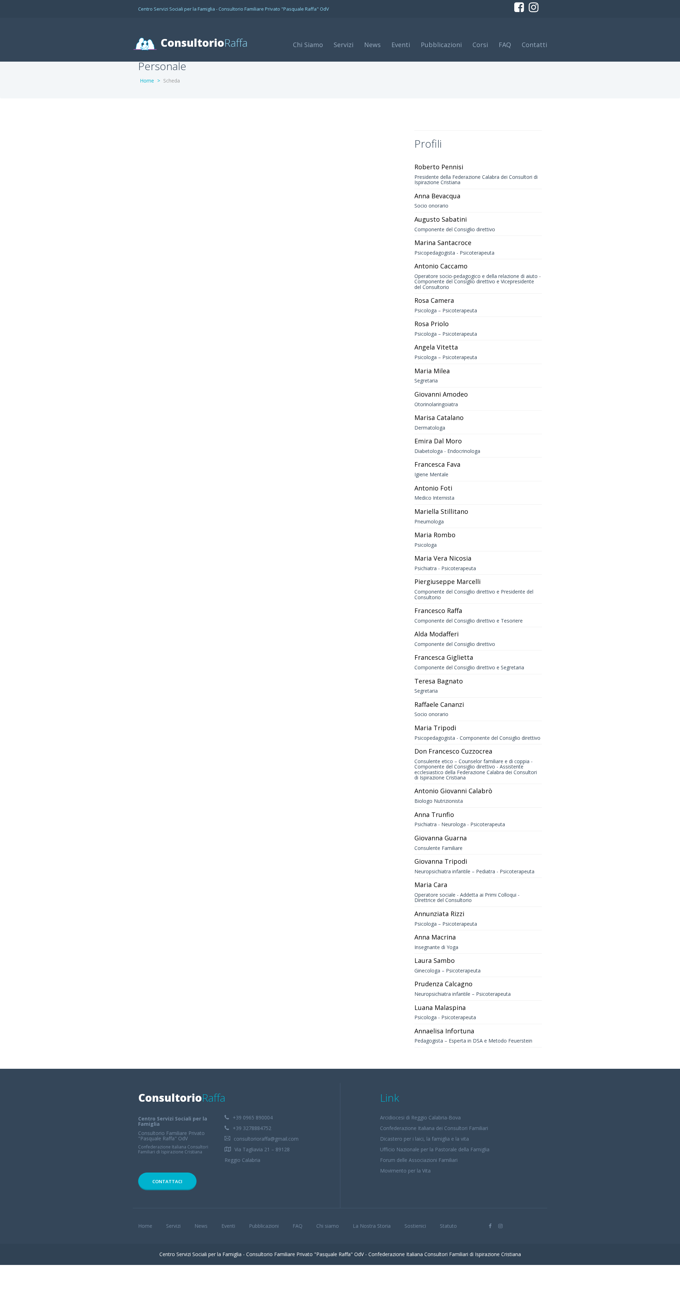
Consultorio (203, 42)
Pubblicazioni (441, 44)
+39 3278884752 (252, 1128)
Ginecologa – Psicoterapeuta (447, 970)
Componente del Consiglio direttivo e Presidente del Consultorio (473, 594)
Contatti (534, 44)
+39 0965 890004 (253, 1117)
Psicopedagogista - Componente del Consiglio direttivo (477, 737)
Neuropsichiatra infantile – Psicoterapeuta (462, 994)
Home (147, 80)
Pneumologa (429, 521)
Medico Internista (434, 497)
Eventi (400, 44)
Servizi (343, 44)
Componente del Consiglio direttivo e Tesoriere (468, 620)
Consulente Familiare (438, 848)
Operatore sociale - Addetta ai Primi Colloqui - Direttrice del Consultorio (467, 897)
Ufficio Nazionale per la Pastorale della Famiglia (434, 1149)
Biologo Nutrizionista (438, 801)
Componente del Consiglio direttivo (454, 229)
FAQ (505, 44)
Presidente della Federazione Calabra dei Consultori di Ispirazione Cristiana (476, 180)
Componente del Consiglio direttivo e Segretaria (469, 667)
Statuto (448, 1225)
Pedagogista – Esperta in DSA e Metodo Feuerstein (473, 1040)
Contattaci (167, 1181)
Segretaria (426, 380)
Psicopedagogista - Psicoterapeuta (454, 252)
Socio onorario (431, 205)
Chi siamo (327, 1225)
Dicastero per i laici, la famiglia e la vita (424, 1138)
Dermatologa (429, 427)
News (372, 44)
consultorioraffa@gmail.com (266, 1138)
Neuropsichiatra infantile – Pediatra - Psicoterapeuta (474, 871)
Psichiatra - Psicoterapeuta (445, 568)
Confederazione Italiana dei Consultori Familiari (434, 1128)
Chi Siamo (308, 44)
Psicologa (425, 544)
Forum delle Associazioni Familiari (419, 1160)
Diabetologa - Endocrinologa (447, 451)
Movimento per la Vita (405, 1170)
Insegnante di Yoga (436, 947)
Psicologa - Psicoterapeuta (445, 1017)
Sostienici (415, 1225)
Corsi (480, 44)
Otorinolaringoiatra (436, 404)
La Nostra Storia (372, 1225)
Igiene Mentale (431, 474)
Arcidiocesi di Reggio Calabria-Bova (420, 1117)
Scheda (171, 80)
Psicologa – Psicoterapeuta (445, 310)
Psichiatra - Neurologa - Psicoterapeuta (459, 824)
